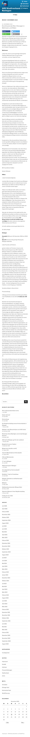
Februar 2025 (5, 540)
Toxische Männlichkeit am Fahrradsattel (12, 452)
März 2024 (4, 569)
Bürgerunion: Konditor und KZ (9, 448)
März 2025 (4, 537)
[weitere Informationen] (21, 34)
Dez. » (22, 722)
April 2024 (4, 566)
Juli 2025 (4, 526)
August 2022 (5, 598)
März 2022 (4, 606)
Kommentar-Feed (6, 690)
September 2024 (6, 552)
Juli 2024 (4, 557)
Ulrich (3, 676)
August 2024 (5, 554)
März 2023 (4, 592)
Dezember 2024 (6, 543)
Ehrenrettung (5, 419)
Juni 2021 (4, 623)
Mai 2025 (4, 531)
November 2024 (6, 546)
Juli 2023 (4, 583)
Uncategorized (5, 652)
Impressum (5, 661)
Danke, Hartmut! (6, 415)
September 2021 (6, 621)
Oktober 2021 (5, 618)
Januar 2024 (5, 575)
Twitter (25, 1)
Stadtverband (25, 6)
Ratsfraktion (25, 3)
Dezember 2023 (6, 577)
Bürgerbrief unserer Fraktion (9, 444)
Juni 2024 (4, 560)
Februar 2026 (5, 511)
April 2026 (4, 508)
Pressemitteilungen (7, 670)
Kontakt (4, 664)
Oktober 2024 (5, 549)
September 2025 (6, 520)
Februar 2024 (5, 572)
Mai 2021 (4, 626)
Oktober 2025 (5, 517)
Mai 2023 (4, 586)
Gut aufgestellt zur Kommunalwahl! (10, 470)
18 (11, 714)
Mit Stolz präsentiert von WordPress (16, 733)
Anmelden (4, 684)
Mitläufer (4, 483)
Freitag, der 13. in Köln (7, 495)
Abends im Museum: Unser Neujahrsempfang (13, 491)
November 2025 (6, 514)
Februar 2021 (5, 632)
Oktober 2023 (5, 580)
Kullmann (4, 667)
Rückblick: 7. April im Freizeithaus (10, 474)
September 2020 (6, 641)
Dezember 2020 (6, 635)
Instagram (25, 8)
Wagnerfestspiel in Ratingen (9, 465)
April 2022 (4, 603)
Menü (15, 14)
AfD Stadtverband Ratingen (11, 9)
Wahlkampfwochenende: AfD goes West (12, 487)
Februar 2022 (5, 609)
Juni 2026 (4, 506)
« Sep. (7, 722)
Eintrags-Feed (5, 687)
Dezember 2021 (6, 612)
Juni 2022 (4, 600)
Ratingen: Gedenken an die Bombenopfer (12, 478)
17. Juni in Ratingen (6, 461)
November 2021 (6, 615)
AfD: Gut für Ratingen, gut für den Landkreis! (13, 440)
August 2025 (5, 523)
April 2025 (4, 534)
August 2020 (5, 644)
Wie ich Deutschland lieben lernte (10, 410)
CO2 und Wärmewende (8, 457)
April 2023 (4, 589)
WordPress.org (6, 693)
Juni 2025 (4, 529)
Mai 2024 (4, 563)
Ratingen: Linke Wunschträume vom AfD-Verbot (14, 429)
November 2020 (6, 638)
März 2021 (4, 629)
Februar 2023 (5, 595)
